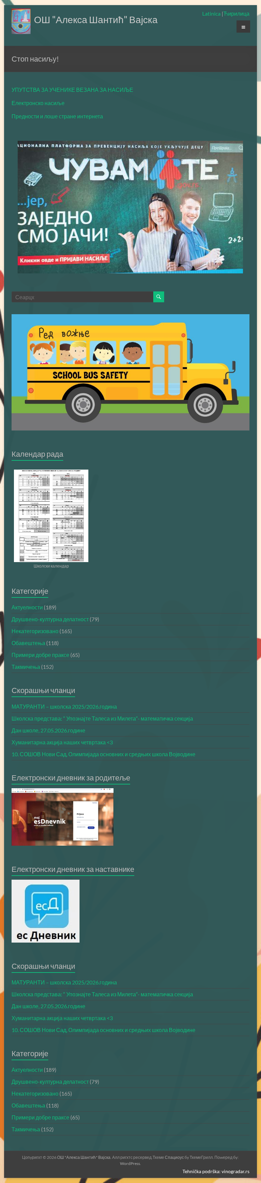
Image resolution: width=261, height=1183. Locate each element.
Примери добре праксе (40, 655)
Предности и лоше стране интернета (57, 116)
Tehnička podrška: (202, 1171)
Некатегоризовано (35, 631)
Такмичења (26, 666)
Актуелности (27, 607)
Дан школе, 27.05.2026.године (48, 730)
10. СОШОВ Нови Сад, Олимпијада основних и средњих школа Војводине (103, 754)
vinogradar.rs (235, 1171)
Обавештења (28, 643)
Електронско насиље (38, 103)
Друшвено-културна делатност (50, 619)
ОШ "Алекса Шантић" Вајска (96, 19)
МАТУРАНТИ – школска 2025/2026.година (64, 706)
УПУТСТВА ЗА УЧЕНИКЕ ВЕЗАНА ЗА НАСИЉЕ (72, 89)
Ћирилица (236, 13)
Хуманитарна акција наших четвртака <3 (62, 742)
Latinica (212, 13)
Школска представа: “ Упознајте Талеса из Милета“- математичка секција (102, 718)
